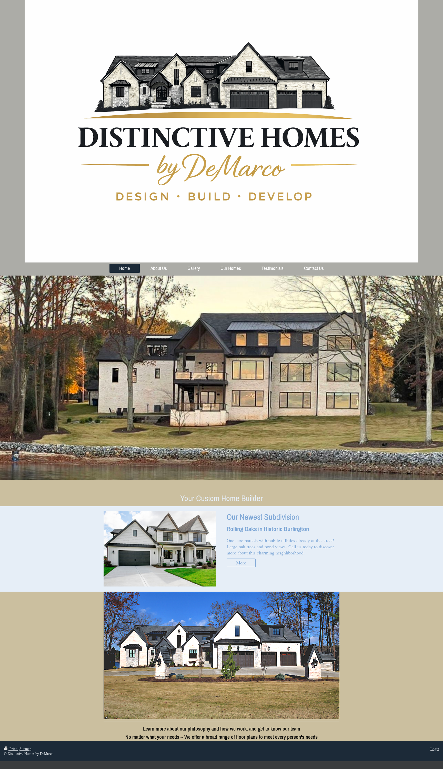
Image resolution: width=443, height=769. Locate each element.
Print (13, 748)
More (241, 563)
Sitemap (25, 748)
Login (434, 748)
